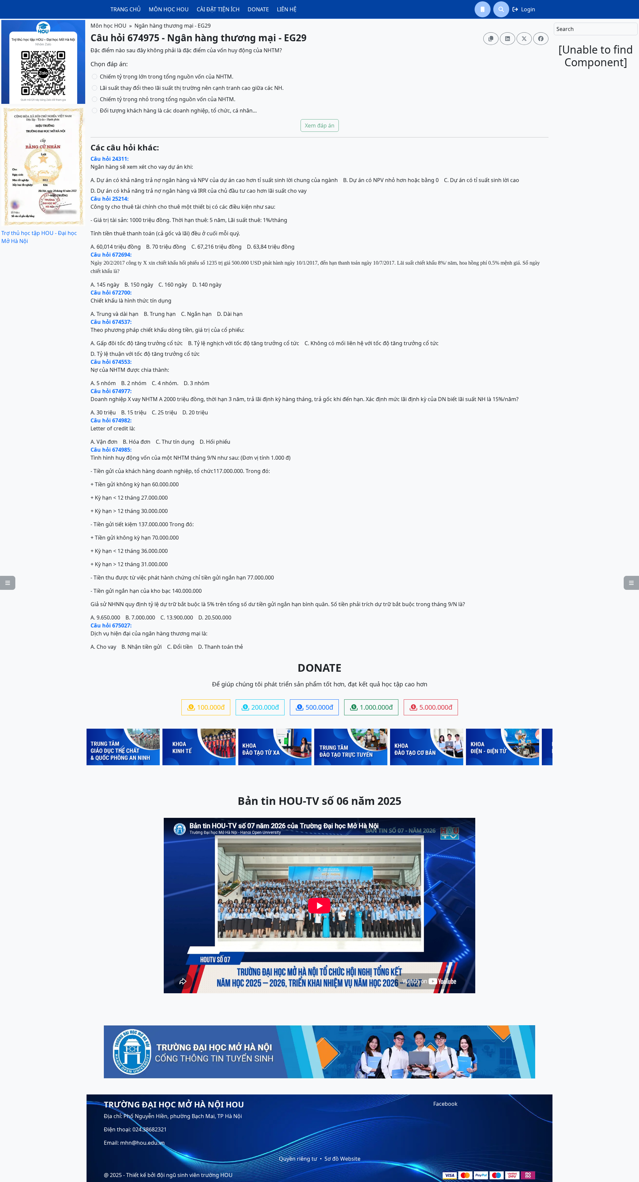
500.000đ (314, 707)
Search (565, 29)
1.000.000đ (371, 707)
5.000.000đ (431, 707)
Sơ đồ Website (342, 1158)
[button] (483, 9)
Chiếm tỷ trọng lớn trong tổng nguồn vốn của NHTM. (166, 76)
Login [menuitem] (524, 9)
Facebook (445, 1103)
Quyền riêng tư (298, 1158)
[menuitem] (125, 9)
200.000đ (260, 707)
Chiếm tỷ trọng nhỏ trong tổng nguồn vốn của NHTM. (167, 99)
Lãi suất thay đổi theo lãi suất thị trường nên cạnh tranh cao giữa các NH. (192, 88)
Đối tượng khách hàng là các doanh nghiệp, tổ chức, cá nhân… (178, 110)
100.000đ (206, 707)
